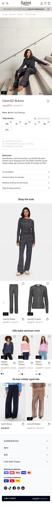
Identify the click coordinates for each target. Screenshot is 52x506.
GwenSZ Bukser (30, 14)
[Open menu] (2, 3)
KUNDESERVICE (11, 441)
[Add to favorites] (48, 101)
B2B (6, 455)
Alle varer (12, 14)
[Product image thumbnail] (39, 93)
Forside (4, 14)
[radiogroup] (26, 127)
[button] (26, 172)
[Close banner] (48, 9)
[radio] (7, 130)
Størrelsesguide (43, 118)
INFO (6, 448)
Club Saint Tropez (12, 462)
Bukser (20, 14)
